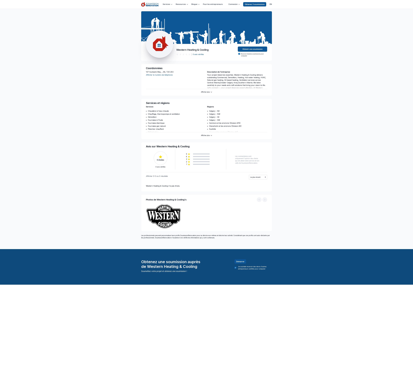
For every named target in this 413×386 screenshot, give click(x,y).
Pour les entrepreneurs (213, 4)
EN (271, 4)
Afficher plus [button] (205, 92)
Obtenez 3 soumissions (255, 4)
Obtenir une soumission (252, 49)
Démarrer (240, 261)
